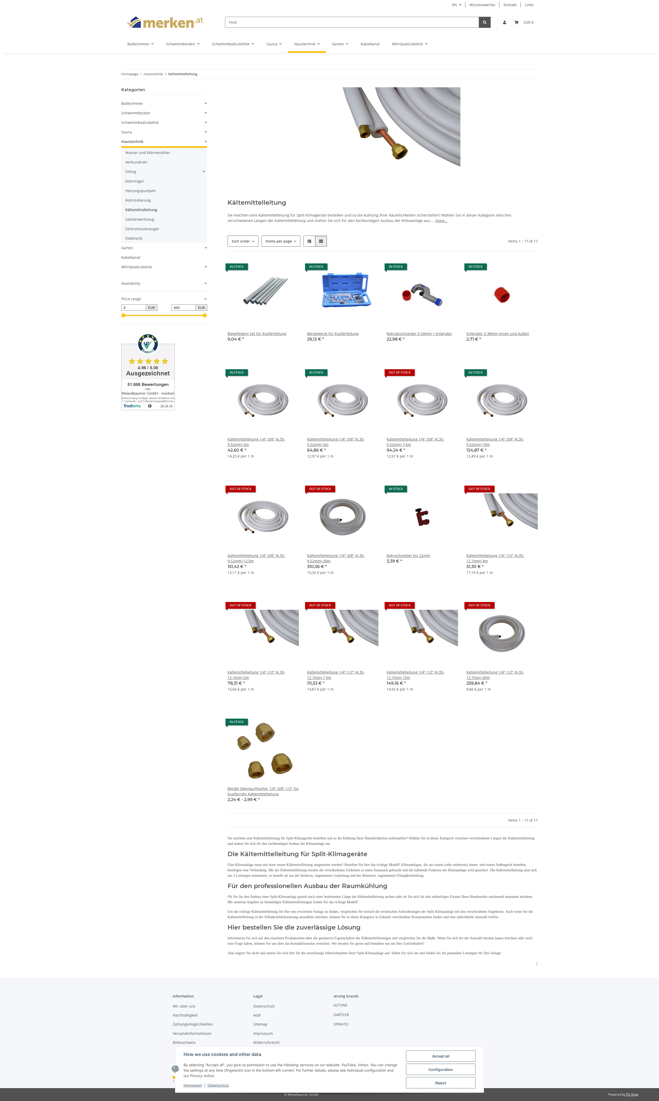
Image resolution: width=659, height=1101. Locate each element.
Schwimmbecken (135, 112)
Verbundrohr (136, 162)
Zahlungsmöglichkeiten (193, 1024)
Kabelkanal (130, 257)
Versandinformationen (192, 1033)
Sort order (241, 241)
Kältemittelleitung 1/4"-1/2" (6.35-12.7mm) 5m (256, 675)
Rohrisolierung (138, 200)
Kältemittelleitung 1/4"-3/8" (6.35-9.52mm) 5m (336, 442)
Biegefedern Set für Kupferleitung (257, 333)
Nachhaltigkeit (185, 1015)
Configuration (440, 1069)
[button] (504, 22)
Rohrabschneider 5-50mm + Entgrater (419, 333)
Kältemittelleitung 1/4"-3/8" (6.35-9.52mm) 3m (256, 442)
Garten (127, 247)
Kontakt (510, 4)
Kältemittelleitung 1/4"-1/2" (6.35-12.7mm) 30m (495, 675)
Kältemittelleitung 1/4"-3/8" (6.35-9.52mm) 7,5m (415, 442)
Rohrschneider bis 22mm (408, 555)
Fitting (130, 171)
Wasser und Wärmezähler (147, 152)
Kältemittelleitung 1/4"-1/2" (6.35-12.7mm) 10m (415, 675)
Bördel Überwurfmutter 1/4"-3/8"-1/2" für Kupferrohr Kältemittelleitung (263, 791)
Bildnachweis (184, 1042)
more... (441, 220)
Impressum (193, 1085)
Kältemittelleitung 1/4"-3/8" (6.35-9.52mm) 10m (495, 442)
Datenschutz (218, 1085)
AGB (257, 1015)
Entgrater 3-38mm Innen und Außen (497, 333)
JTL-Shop (632, 1094)
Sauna (126, 132)
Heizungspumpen (140, 190)
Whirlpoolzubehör (136, 266)
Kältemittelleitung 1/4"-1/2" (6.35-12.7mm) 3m (495, 558)
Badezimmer (132, 103)
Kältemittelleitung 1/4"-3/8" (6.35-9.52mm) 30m (336, 558)
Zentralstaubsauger (142, 228)
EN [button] (454, 4)
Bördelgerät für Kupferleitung (333, 333)
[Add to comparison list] (290, 268)
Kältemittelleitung (141, 209)
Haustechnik (132, 141)
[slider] (123, 315)
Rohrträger (134, 181)
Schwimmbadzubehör (140, 122)
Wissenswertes (482, 4)
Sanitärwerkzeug (139, 219)
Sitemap (260, 1024)
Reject (440, 1083)
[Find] (485, 22)
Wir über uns (184, 1006)
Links (529, 4)
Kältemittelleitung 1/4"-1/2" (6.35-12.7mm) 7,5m (336, 675)
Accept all (440, 1056)
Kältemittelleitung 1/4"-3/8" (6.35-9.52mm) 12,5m (256, 558)
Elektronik (133, 238)
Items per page (279, 241)
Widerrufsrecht (266, 1042)
